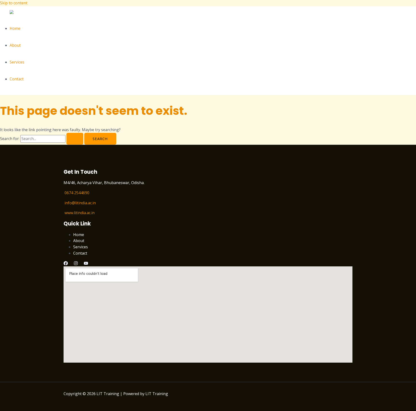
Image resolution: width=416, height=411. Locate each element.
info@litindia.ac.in (80, 203)
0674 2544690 (77, 192)
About (15, 45)
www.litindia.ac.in (80, 212)
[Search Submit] (74, 139)
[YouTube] (86, 264)
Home (15, 28)
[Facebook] (66, 264)
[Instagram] (76, 264)
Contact (17, 79)
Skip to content (13, 3)
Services (17, 62)
